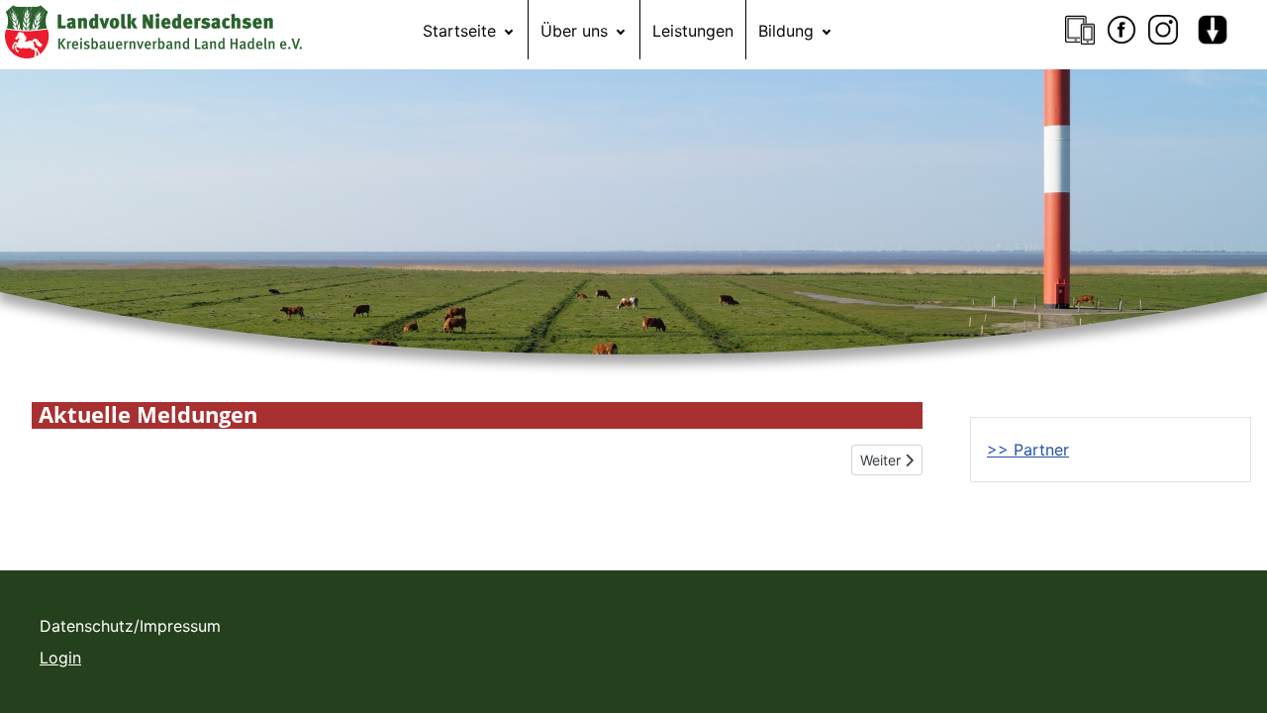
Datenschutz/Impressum (130, 626)
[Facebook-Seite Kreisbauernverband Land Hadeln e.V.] (1121, 30)
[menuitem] (469, 29)
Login (60, 657)
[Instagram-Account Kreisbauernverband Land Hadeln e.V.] (1163, 30)
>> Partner (1028, 449)
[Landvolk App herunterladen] (1080, 30)
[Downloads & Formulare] (1212, 30)
